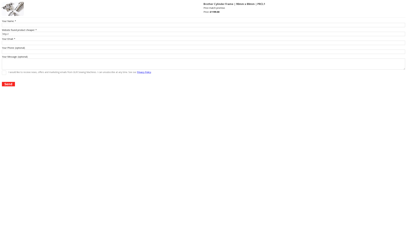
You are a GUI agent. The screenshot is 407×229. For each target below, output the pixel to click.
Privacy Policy (144, 72)
